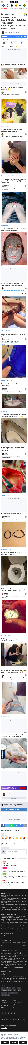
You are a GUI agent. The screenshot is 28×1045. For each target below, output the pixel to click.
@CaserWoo (4, 495)
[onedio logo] (13, 1028)
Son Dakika (4, 992)
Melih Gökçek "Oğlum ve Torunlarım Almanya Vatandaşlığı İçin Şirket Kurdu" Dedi (14, 883)
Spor (4, 874)
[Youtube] (11, 1013)
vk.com (2, 80)
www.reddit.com (4, 265)
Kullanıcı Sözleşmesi (17, 1002)
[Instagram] (2, 1013)
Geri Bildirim (4, 1002)
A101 (15, 990)
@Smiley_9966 (5, 331)
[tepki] (2, 838)
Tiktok (19, 990)
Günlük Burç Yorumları (7, 990)
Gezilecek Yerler (5, 995)
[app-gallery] (21, 1019)
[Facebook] (5, 1013)
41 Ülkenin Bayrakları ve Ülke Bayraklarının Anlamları (12, 976)
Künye (14, 1005)
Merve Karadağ (12, 32)
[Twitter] (8, 1013)
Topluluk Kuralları (5, 1005)
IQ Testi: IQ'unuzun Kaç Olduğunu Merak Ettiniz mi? (12, 981)
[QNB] (16, 5)
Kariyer (14, 1000)
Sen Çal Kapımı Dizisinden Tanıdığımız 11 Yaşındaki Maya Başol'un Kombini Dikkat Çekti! (14, 870)
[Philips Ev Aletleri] (3, 5)
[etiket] (25, 14)
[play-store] (13, 1019)
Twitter (3, 987)
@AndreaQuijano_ (6, 380)
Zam (14, 987)
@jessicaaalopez (5, 716)
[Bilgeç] (24, 5)
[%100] (12, 5)
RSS (14, 1007)
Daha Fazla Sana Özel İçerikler (13, 809)
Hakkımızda (3, 1000)
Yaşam (7, 12)
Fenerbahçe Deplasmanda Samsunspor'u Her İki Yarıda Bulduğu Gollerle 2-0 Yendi (14, 877)
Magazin (5, 867)
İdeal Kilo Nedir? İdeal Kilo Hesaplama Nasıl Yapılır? (12, 967)
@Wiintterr (4, 225)
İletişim (2, 1009)
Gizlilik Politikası (4, 1004)
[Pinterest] (14, 1013)
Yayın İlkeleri (16, 1004)
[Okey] (8, 5)
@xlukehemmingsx (6, 175)
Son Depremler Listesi (6, 940)
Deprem (9, 987)
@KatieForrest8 (5, 126)
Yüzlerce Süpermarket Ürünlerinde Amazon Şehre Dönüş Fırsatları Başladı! (13, 864)
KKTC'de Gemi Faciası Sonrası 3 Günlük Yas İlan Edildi (13, 907)
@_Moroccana (5, 635)
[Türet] (20, 5)
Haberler (3, 12)
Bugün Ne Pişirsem (13, 992)
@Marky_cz (4, 411)
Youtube (19, 987)
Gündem (5, 880)
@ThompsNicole (5, 549)
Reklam (2, 1007)
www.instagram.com (5, 768)
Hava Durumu (4, 938)
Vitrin (4, 861)
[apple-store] (5, 1019)
